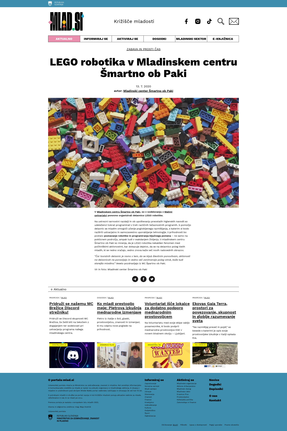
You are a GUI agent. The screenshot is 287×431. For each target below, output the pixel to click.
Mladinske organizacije (186, 383)
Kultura (148, 408)
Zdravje (148, 392)
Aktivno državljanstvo (186, 386)
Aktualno (64, 39)
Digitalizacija (59, 345)
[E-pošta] (234, 21)
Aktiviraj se (128, 39)
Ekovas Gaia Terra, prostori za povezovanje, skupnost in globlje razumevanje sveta (214, 312)
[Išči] (220, 21)
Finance (148, 400)
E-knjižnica (223, 39)
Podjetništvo (150, 410)
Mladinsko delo (183, 392)
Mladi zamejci (151, 389)
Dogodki (159, 39)
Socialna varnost (152, 386)
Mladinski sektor (191, 39)
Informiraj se (96, 39)
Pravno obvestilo (232, 425)
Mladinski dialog (184, 389)
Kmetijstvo (149, 402)
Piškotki (183, 425)
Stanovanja (149, 394)
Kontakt (215, 400)
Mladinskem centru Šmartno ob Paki (118, 211)
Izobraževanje (151, 405)
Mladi (64, 298)
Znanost (148, 397)
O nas (213, 396)
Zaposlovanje (150, 383)
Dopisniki (216, 389)
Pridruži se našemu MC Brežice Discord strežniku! (71, 307)
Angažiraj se (154, 345)
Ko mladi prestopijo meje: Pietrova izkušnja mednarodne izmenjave (119, 307)
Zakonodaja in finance (186, 402)
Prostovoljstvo (183, 397)
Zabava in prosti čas (144, 49)
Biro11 (175, 425)
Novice (214, 380)
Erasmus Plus (107, 345)
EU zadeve (200, 345)
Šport (147, 413)
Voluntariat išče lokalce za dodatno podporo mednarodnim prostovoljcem (167, 310)
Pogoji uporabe (215, 425)
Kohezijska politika (185, 400)
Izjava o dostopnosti (198, 425)
